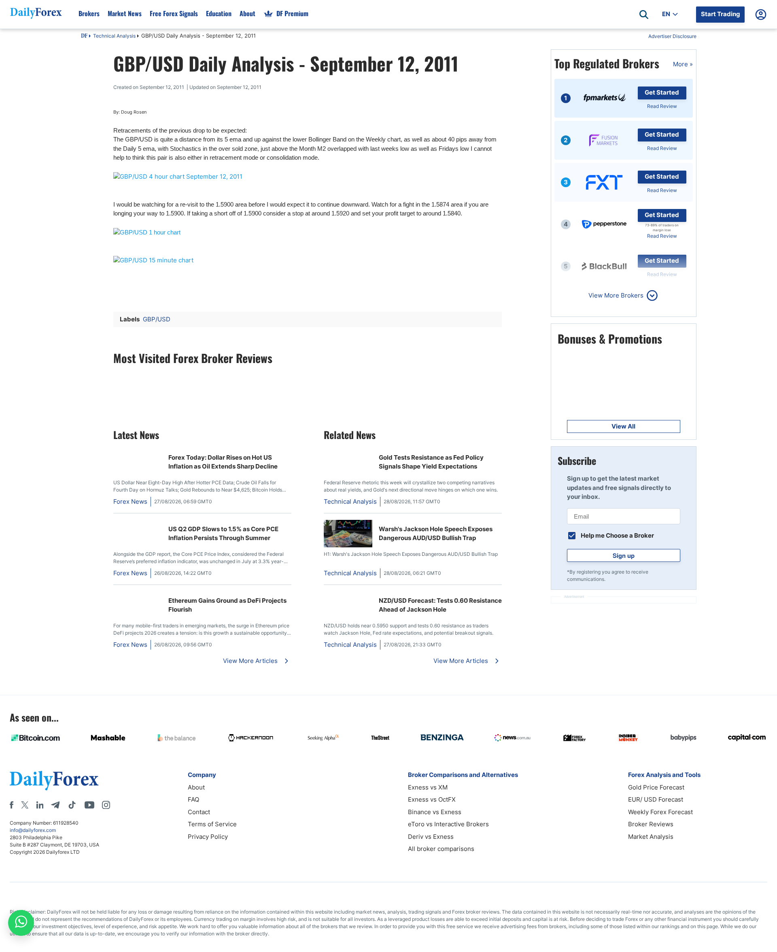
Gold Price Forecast (656, 787)
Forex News (130, 501)
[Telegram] (55, 804)
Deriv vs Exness (431, 836)
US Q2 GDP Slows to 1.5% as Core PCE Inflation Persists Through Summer (223, 533)
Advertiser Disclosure (672, 36)
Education (218, 13)
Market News (125, 13)
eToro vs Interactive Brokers (448, 824)
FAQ (193, 799)
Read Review (662, 106)
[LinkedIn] (39, 804)
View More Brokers (615, 295)
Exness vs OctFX (432, 799)
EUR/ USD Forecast (655, 799)
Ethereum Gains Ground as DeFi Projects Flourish (227, 605)
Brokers (89, 13)
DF (84, 36)
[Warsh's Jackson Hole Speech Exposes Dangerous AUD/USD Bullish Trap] (348, 545)
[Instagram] (106, 805)
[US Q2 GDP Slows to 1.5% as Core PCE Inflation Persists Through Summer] (137, 524)
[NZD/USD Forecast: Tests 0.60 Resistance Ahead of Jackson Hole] (348, 595)
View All (623, 426)
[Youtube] (89, 804)
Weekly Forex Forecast (660, 812)
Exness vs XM (428, 787)
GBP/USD (156, 319)
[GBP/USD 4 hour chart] (307, 177)
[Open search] (644, 14)
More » (683, 64)
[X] (24, 804)
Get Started (662, 92)
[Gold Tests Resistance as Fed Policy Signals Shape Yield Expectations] (348, 452)
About (247, 13)
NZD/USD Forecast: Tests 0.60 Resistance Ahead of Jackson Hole (440, 605)
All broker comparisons (441, 849)
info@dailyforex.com (33, 830)
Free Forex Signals (174, 13)
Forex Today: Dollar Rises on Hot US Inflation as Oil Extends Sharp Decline (223, 462)
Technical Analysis (114, 36)
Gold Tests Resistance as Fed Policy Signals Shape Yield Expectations (431, 462)
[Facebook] (11, 804)
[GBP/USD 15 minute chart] (307, 260)
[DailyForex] (54, 780)
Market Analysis (650, 836)
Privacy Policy (208, 836)
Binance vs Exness (434, 812)
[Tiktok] (72, 805)
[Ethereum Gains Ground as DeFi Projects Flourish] (137, 595)
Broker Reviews (650, 824)
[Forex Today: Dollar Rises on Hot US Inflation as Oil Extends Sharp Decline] (137, 452)
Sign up (624, 555)
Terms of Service (212, 824)
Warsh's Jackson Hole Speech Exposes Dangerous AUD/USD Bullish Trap (436, 533)
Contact (199, 812)
